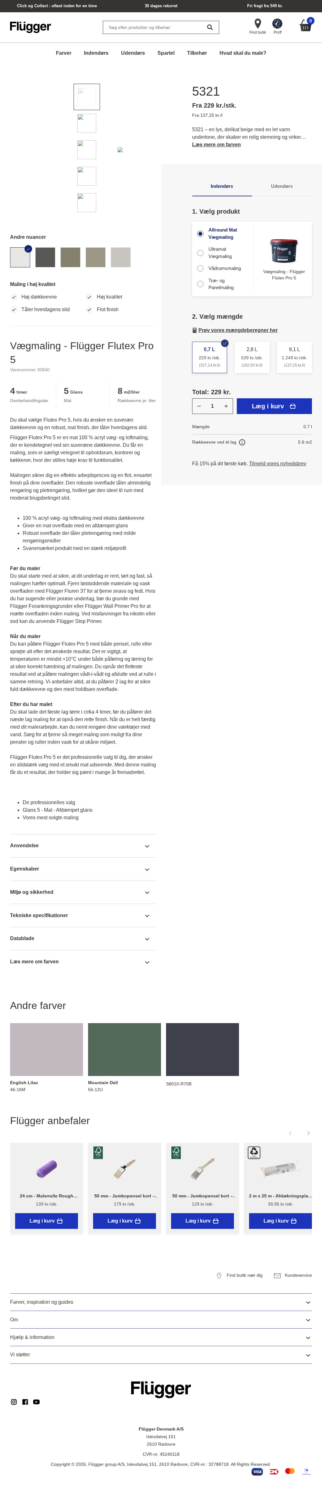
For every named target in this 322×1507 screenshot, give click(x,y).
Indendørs (96, 53)
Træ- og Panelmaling (221, 284)
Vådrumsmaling (224, 268)
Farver (63, 53)
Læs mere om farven (216, 144)
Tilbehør (197, 53)
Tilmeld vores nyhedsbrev (277, 463)
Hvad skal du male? (242, 53)
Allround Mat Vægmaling (222, 233)
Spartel (166, 53)
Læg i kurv (268, 406)
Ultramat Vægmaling (220, 252)
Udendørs (133, 53)
